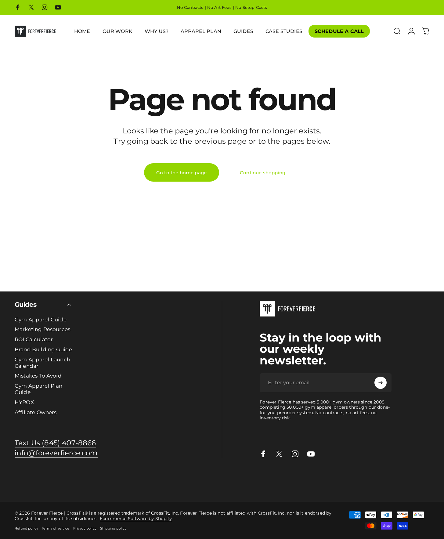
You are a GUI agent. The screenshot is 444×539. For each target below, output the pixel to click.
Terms (36, 483)
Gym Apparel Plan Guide (39, 389)
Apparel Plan (83, 476)
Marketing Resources (42, 329)
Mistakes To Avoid (38, 376)
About (6, 483)
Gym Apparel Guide (41, 320)
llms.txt (62, 483)
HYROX (24, 402)
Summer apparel (314, 476)
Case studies (391, 476)
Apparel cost (55, 476)
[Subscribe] (380, 383)
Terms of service (56, 528)
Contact (424, 476)
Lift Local (368, 476)
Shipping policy (113, 528)
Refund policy (26, 528)
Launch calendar (147, 476)
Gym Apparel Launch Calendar (42, 362)
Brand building (113, 476)
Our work (258, 476)
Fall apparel (345, 476)
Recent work (282, 476)
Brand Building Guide (43, 349)
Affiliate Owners (36, 412)
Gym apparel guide (21, 476)
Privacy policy (84, 528)
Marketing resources (225, 476)
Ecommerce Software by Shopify (136, 518)
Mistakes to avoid (184, 476)
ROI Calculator (34, 339)
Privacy (21, 483)
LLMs (48, 483)
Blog (410, 476)
